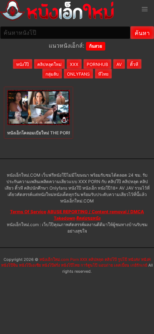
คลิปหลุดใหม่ (49, 64)
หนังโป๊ (22, 64)
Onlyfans (78, 74)
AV (119, 64)
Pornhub (97, 64)
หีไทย (103, 74)
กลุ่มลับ (52, 74)
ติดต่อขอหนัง (88, 218)
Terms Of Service (28, 211)
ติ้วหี (134, 64)
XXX (74, 64)
